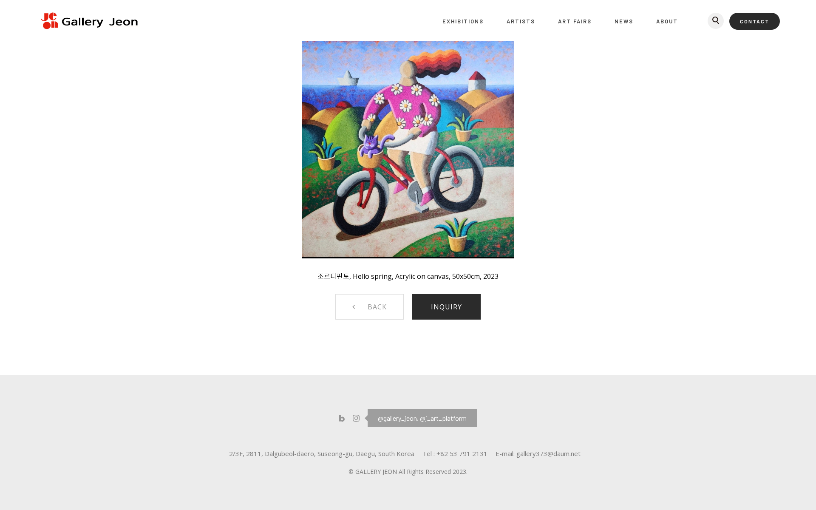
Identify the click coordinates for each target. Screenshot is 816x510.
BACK (377, 307)
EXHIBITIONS (463, 21)
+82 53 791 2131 (461, 453)
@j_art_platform (443, 418)
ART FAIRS (575, 21)
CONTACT (754, 21)
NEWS (624, 21)
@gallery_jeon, (398, 418)
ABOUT (667, 21)
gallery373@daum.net (548, 453)
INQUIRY (446, 307)
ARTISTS (521, 21)
